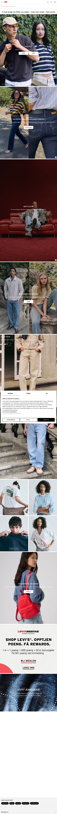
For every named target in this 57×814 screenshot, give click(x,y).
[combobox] (29, 6)
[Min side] (48, 2)
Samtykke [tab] (10, 393)
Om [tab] (47, 393)
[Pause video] (56, 157)
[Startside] (6, 2)
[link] (48, 2)
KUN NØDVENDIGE (11, 419)
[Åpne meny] (2, 2)
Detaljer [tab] (28, 393)
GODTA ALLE (46, 419)
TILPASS (28, 419)
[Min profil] (28, 669)
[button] (5, 803)
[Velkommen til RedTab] (27, 660)
